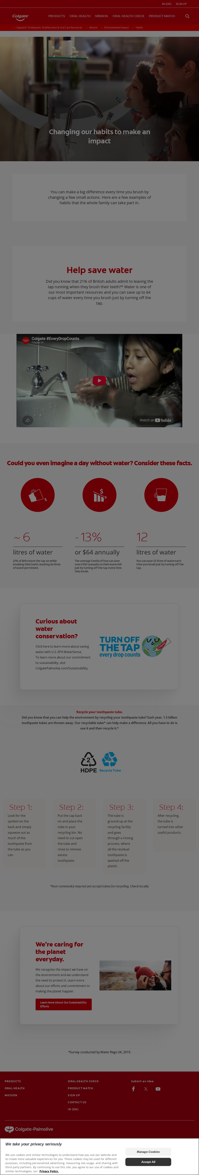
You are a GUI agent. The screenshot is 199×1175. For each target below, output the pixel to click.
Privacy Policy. (49, 1171)
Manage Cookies (148, 1151)
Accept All (148, 1162)
